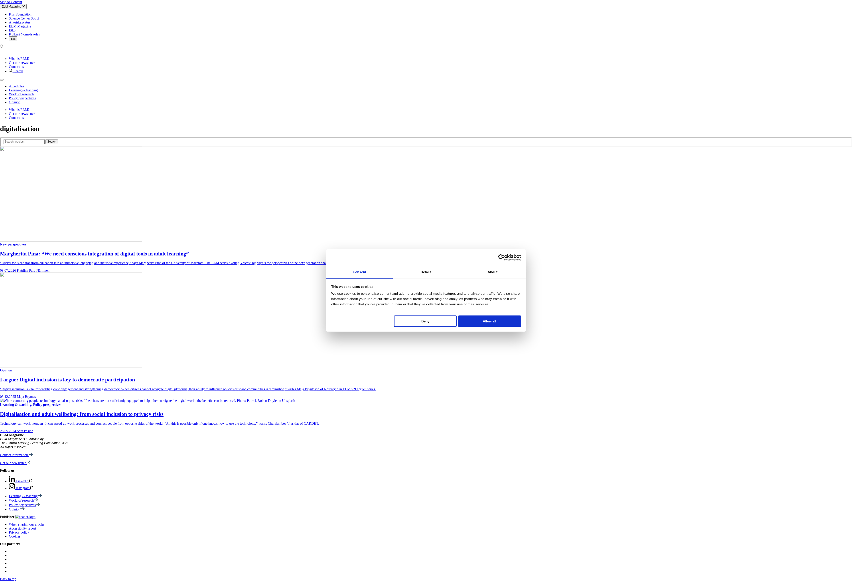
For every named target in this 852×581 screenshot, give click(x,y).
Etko (12, 30)
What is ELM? (19, 59)
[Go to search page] (2, 47)
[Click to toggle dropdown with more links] (13, 38)
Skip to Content (11, 2)
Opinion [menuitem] (14, 102)
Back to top (8, 579)
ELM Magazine (20, 26)
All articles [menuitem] (16, 86)
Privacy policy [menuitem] (19, 532)
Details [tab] (426, 272)
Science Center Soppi (24, 18)
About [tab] (492, 272)
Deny (425, 321)
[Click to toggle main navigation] (2, 79)
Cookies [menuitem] (14, 536)
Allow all (489, 321)
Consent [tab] (359, 272)
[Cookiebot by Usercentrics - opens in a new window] (501, 257)
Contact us (16, 67)
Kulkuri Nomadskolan (24, 34)
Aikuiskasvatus (19, 22)
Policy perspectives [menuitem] (22, 98)
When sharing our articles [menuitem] (27, 524)
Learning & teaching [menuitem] (23, 90)
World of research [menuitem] (21, 94)
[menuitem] (25, 496)
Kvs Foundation (20, 14)
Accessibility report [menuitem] (22, 528)
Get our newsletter (22, 63)
